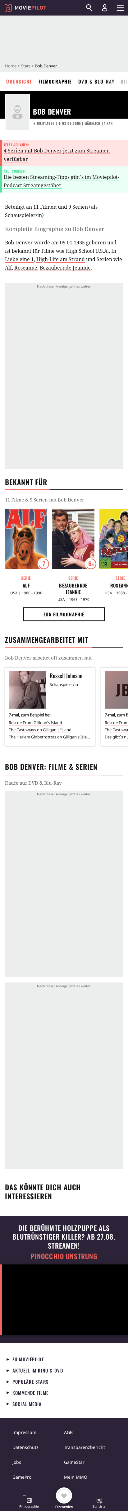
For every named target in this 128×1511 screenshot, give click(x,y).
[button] (29, 1503)
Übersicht (19, 81)
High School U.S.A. (87, 250)
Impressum (24, 1432)
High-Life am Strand (60, 259)
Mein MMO (75, 1477)
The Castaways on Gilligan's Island (40, 730)
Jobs (16, 1462)
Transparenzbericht (84, 1447)
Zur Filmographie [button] (64, 614)
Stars (25, 66)
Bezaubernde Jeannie (65, 267)
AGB (68, 1432)
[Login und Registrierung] (104, 8)
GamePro (21, 1477)
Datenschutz (25, 1447)
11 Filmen (45, 206)
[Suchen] (89, 8)
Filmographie (55, 81)
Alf (8, 267)
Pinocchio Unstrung (64, 1256)
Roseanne (25, 267)
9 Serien (78, 206)
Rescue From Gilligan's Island (35, 722)
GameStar (74, 1462)
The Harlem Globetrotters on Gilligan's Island (50, 737)
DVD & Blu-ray (96, 81)
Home (10, 66)
